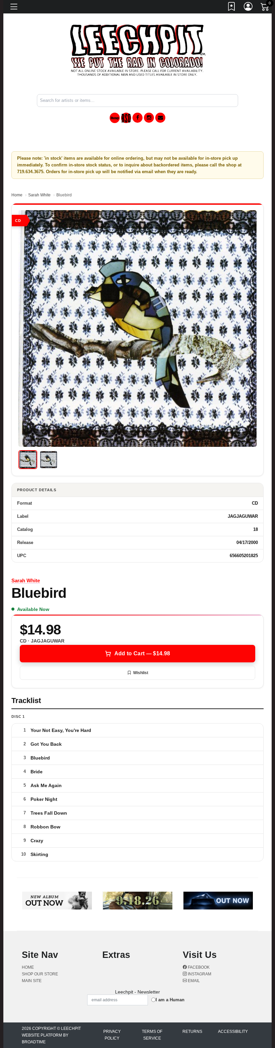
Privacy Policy (112, 1035)
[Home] (137, 49)
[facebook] (137, 117)
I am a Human (170, 999)
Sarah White (39, 195)
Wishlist (140, 672)
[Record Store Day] (126, 118)
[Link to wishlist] (231, 7)
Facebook (198, 967)
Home (16, 195)
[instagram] (149, 117)
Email (193, 980)
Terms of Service (152, 1035)
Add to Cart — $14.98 (142, 653)
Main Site (32, 980)
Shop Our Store (40, 974)
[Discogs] (114, 118)
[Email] (160, 117)
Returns (192, 1031)
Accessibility (233, 1031)
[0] (265, 8)
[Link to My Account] (248, 7)
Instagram (199, 974)
